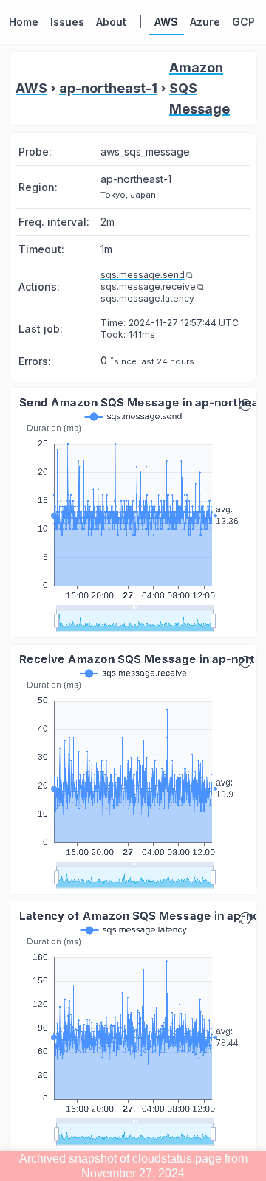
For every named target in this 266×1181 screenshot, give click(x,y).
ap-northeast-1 (108, 88)
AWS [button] (166, 21)
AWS (31, 88)
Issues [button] (67, 21)
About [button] (111, 21)
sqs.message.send (142, 274)
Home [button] (23, 21)
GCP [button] (243, 21)
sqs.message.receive (148, 286)
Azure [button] (205, 21)
